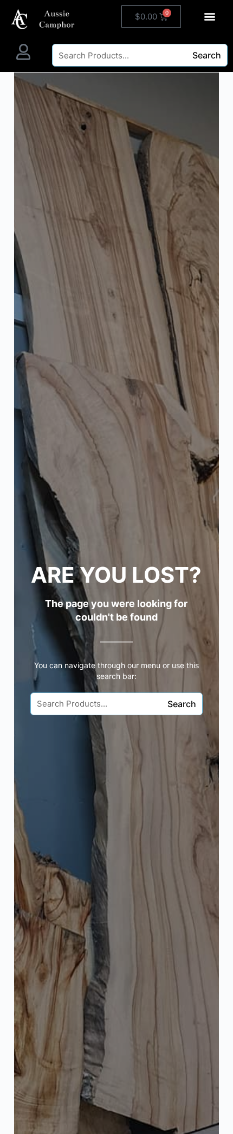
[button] (210, 16)
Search (206, 55)
